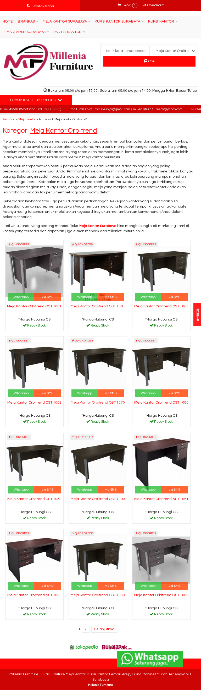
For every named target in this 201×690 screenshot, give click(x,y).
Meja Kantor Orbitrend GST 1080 (161, 595)
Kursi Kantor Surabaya (117, 21)
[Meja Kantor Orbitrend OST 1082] (34, 464)
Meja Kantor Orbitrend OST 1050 (98, 595)
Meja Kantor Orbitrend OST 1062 (34, 402)
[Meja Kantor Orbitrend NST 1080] (34, 560)
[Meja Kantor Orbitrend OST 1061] (98, 271)
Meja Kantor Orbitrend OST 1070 (98, 402)
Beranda (9, 119)
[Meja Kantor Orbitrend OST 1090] (98, 464)
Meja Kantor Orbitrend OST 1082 (34, 499)
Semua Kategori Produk (33, 100)
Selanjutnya (104, 629)
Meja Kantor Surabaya (65, 21)
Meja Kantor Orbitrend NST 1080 (34, 595)
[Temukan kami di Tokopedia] (84, 647)
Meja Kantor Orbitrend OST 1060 (161, 306)
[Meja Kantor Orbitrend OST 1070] (98, 367)
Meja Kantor (27, 119)
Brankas (26, 21)
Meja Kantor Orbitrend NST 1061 (161, 499)
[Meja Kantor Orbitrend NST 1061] (161, 464)
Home (8, 21)
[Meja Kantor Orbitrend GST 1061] (34, 271)
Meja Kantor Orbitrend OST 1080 (161, 402)
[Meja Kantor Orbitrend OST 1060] (161, 271)
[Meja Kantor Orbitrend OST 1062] (34, 367)
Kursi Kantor (161, 21)
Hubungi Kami (36, 326)
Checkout (155, 5)
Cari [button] (151, 61)
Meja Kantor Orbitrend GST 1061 (34, 306)
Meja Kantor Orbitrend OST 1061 (98, 306)
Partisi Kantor (67, 32)
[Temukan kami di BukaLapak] (117, 647)
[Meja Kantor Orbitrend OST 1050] (98, 560)
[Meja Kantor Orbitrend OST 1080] (161, 367)
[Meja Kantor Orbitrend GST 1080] (161, 560)
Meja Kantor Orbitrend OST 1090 (98, 499)
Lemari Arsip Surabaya (24, 32)
